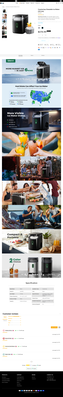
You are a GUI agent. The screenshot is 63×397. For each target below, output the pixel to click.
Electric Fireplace (5, 382)
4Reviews (5, 320)
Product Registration (20, 377)
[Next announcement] (61, 1)
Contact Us (34, 378)
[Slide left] (11, 23)
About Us (33, 377)
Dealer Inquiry (19, 380)
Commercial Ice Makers (6, 380)
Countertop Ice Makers (6, 378)
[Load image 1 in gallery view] (4, 10)
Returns (18, 382)
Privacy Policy (19, 385)
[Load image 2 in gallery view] (4, 16)
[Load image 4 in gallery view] (4, 27)
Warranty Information (20, 378)
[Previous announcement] (16, 1)
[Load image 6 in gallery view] (4, 37)
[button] (59, 3)
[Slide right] (35, 23)
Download (18, 384)
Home (3, 6)
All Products (4, 377)
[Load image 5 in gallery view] (4, 32)
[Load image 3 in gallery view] (4, 21)
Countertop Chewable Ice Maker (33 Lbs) (12, 6)
